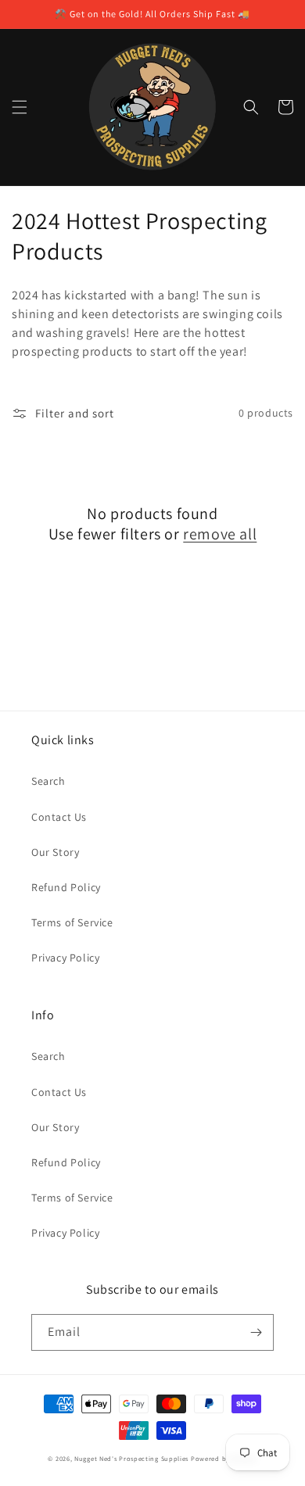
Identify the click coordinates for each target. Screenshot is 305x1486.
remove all (220, 534)
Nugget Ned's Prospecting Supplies (131, 1458)
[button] (19, 107)
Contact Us (59, 817)
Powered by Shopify (224, 1458)
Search (48, 781)
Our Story (55, 852)
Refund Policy (66, 887)
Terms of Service (72, 922)
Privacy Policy (65, 958)
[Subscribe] (256, 1332)
